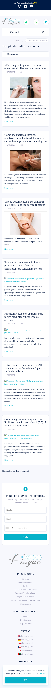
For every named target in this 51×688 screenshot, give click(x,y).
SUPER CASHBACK (25, 3)
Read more (9, 121)
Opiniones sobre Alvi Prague (25, 590)
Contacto (25, 616)
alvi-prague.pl (27, 643)
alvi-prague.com (26, 636)
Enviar (25, 537)
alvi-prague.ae (27, 654)
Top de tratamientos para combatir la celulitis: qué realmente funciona (24, 203)
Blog (17, 40)
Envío (25, 586)
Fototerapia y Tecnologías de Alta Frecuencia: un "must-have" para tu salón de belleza (24, 368)
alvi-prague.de (27, 640)
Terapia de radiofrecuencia (37, 40)
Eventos (25, 579)
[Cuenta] (45, 13)
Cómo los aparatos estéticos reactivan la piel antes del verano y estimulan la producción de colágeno (25, 138)
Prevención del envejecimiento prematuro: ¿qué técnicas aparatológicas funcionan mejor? (23, 265)
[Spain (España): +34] (8, 528)
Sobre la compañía (25, 582)
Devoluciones (25, 620)
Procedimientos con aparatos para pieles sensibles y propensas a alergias (23, 316)
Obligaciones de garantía (25, 597)
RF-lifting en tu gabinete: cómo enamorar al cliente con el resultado (25, 66)
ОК (25, 680)
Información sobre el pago (25, 593)
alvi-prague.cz (27, 647)
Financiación (25, 604)
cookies (42, 673)
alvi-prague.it (27, 650)
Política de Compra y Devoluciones (25, 600)
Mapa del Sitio (25, 623)
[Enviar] (25, 524)
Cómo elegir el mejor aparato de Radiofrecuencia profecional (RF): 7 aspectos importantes (25, 422)
